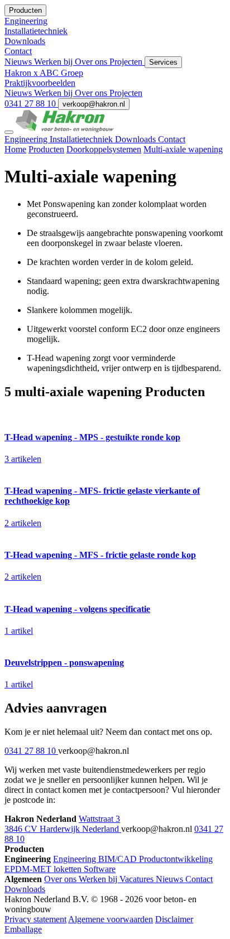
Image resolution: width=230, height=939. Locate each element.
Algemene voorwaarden (110, 919)
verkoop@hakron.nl (94, 104)
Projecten (127, 61)
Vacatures (137, 879)
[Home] (65, 129)
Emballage (23, 929)
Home (15, 149)
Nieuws (19, 61)
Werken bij (54, 61)
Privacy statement (35, 919)
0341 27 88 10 (31, 103)
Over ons (92, 61)
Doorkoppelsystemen (103, 149)
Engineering (27, 139)
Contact (171, 139)
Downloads (136, 139)
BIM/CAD (118, 859)
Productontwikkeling (176, 859)
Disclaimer (174, 919)
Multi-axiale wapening (183, 149)
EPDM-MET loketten (44, 869)
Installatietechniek (82, 139)
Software (100, 869)
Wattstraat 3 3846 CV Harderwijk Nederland (62, 824)
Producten (46, 149)
